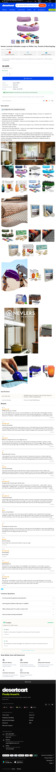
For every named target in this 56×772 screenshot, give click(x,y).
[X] (49, 704)
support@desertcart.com (12, 743)
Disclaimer (50, 760)
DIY (34, 9)
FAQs (51, 763)
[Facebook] (52, 704)
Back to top (28, 681)
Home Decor (12, 9)
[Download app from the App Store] (18, 762)
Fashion (29, 9)
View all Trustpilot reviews (28, 650)
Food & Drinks (21, 9)
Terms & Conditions (47, 755)
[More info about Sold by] (20, 83)
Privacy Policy (49, 758)
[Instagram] (46, 704)
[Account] (49, 5)
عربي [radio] (31, 1)
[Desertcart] (8, 5)
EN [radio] (28, 1)
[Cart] (52, 5)
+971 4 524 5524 (10, 749)
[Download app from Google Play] (7, 762)
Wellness (4, 9)
